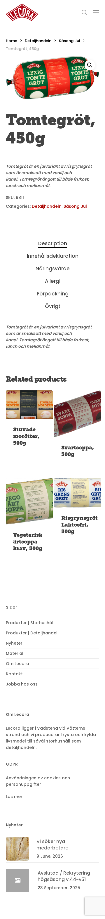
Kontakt (14, 674)
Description (52, 243)
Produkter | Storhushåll (30, 623)
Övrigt (52, 306)
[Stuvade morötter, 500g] (29, 404)
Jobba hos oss (22, 684)
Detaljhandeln (38, 41)
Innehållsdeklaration (52, 255)
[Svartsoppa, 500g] (77, 413)
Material (14, 653)
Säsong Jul (69, 41)
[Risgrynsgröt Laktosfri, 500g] (77, 493)
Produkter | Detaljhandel (31, 633)
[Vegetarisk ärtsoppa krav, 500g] (29, 501)
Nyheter (14, 643)
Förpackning (53, 293)
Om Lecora (17, 664)
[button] (90, 65)
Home (11, 41)
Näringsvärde (53, 268)
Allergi (52, 281)
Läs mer (14, 796)
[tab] (52, 243)
